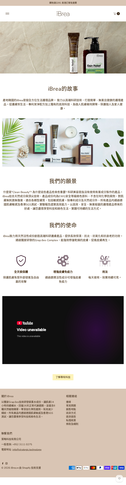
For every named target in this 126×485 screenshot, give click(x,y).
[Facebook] (2, 463)
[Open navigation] (7, 13)
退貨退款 (71, 416)
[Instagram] (6, 463)
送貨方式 (71, 413)
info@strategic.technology (26, 449)
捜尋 (68, 402)
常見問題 (71, 405)
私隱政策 (71, 420)
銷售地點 (71, 409)
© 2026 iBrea (9, 468)
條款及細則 (72, 424)
